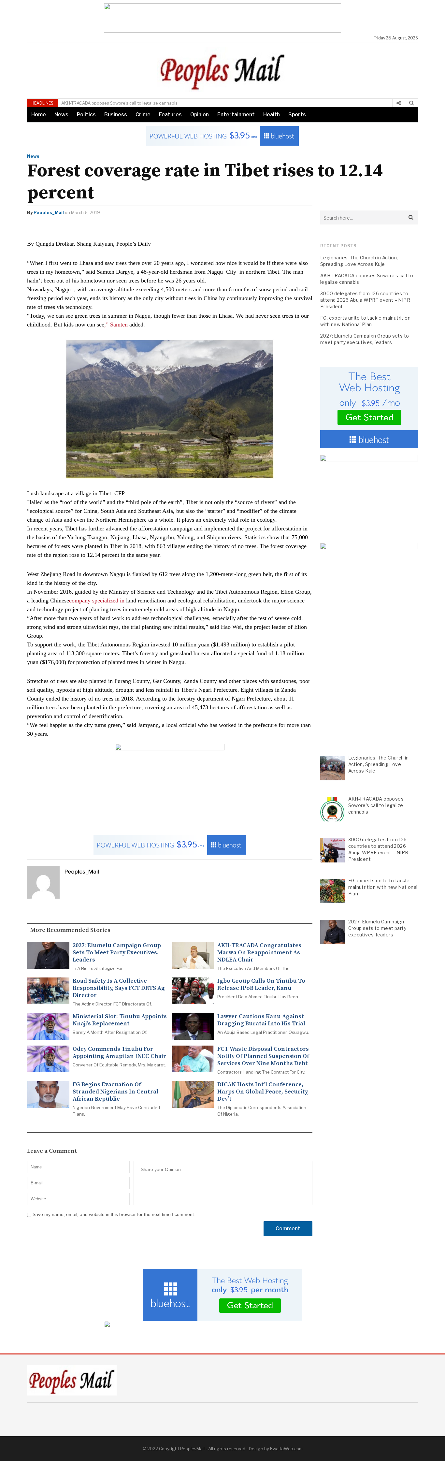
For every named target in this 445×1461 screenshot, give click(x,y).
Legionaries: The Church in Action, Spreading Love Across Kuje (359, 261)
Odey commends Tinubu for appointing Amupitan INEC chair (119, 1053)
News (61, 114)
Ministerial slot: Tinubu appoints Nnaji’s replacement (120, 1020)
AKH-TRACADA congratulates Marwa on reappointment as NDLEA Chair (259, 952)
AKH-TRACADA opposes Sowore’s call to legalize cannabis (119, 103)
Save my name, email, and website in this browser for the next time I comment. (114, 1214)
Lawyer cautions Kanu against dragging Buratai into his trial (261, 1020)
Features (170, 114)
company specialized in (96, 600)
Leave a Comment (52, 1151)
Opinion (199, 114)
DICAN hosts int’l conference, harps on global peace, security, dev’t (263, 1092)
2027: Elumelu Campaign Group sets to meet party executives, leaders (117, 952)
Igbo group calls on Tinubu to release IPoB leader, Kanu (261, 984)
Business (115, 114)
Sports (297, 114)
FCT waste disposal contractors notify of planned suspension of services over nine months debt (263, 1056)
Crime (143, 114)
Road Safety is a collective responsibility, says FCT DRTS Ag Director (119, 988)
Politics (86, 114)
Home (38, 114)
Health (271, 114)
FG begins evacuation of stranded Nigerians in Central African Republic (115, 1092)
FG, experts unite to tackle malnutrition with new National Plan (365, 321)
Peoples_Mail (49, 212)
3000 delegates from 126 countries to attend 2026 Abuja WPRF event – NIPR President (365, 300)
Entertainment (236, 114)
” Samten (117, 324)
